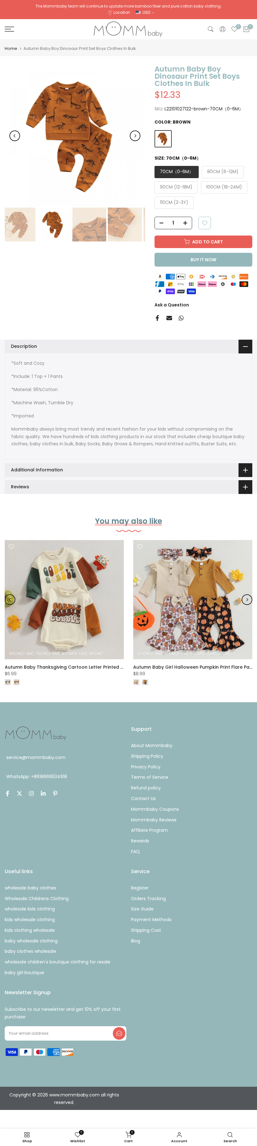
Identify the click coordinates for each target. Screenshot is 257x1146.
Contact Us (143, 798)
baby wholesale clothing (31, 941)
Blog (135, 941)
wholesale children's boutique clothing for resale (57, 962)
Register (140, 888)
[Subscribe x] (119, 1033)
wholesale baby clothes (30, 888)
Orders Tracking (148, 898)
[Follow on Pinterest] (55, 793)
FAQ (135, 851)
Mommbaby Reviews (153, 820)
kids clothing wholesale (30, 930)
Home (11, 48)
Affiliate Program (149, 830)
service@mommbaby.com (36, 757)
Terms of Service (149, 777)
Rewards (140, 841)
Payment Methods (151, 919)
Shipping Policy (147, 756)
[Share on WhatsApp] (181, 318)
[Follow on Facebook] (7, 793)
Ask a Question (172, 305)
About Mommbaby (151, 745)
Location (121, 12)
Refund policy (146, 788)
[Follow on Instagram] (31, 793)
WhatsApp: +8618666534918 (36, 776)
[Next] (135, 135)
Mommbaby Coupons (155, 809)
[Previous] (14, 135)
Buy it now (203, 260)
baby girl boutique (24, 972)
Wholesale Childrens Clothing (37, 898)
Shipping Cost (146, 930)
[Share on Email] (169, 318)
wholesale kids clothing (30, 909)
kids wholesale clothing (30, 919)
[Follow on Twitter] (19, 793)
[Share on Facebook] (157, 318)
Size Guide (142, 909)
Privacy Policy (145, 767)
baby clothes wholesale (30, 951)
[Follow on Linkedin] (43, 793)
